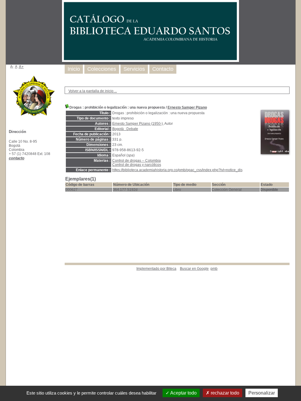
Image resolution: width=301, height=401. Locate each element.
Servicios (134, 69)
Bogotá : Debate (125, 129)
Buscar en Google (194, 269)
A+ (21, 67)
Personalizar (261, 392)
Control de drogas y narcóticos (136, 165)
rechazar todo (224, 392)
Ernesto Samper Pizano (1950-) (137, 124)
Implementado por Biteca (156, 269)
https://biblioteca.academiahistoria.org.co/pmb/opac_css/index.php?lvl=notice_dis (177, 170)
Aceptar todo (183, 392)
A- (12, 66)
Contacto (162, 69)
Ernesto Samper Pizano (187, 107)
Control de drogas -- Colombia (136, 161)
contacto (16, 158)
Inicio (74, 69)
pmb (214, 269)
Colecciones (101, 69)
